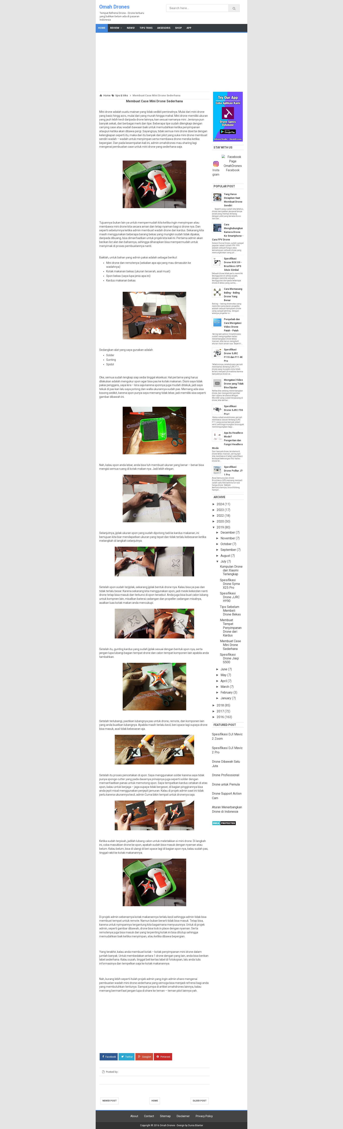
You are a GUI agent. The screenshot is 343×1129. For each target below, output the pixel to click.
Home (154, 1100)
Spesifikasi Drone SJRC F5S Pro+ (233, 410)
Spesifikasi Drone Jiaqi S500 (229, 658)
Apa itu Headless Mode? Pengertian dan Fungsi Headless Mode (227, 441)
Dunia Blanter (195, 1125)
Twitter (129, 1056)
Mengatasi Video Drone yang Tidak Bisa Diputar (234, 384)
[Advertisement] (171, 61)
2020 (221, 521)
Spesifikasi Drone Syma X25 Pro (230, 583)
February (227, 692)
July (224, 561)
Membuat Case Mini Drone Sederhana (230, 645)
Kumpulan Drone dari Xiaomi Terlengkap (231, 570)
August (226, 556)
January (226, 698)
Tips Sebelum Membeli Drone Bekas (230, 610)
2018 (221, 705)
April (224, 681)
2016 (221, 717)
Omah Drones (114, 7)
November (228, 538)
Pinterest (165, 1056)
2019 (221, 527)
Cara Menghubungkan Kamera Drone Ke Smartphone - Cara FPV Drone (227, 232)
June (224, 669)
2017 (221, 711)
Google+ (146, 1056)
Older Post (199, 1100)
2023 (221, 510)
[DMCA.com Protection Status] (224, 824)
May (224, 675)
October (226, 544)
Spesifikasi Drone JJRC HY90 (230, 597)
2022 (221, 516)
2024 (221, 504)
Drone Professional (225, 775)
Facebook (110, 1056)
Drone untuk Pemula (226, 784)
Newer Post (109, 1100)
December (228, 532)
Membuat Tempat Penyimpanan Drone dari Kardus (231, 627)
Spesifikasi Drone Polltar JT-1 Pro (233, 471)
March (225, 687)
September (229, 550)
